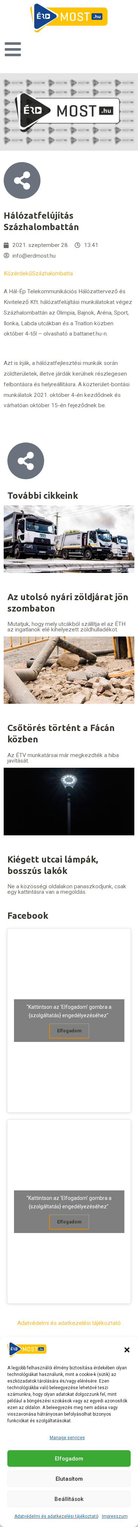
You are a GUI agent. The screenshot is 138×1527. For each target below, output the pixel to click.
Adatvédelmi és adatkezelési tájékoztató (56, 1516)
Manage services (67, 1437)
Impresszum (115, 1516)
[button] (127, 1350)
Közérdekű (18, 273)
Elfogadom (69, 1458)
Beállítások (69, 1499)
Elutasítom (69, 1479)
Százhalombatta (52, 273)
